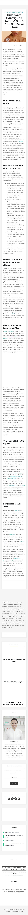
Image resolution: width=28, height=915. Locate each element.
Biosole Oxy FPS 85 (11, 478)
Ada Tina (14, 313)
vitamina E (21, 141)
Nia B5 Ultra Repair (9, 331)
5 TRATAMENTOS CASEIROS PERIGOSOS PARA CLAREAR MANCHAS (14, 867)
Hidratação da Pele (17, 12)
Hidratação (8, 12)
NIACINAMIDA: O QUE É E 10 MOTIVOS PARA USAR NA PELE (14, 869)
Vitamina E (5, 338)
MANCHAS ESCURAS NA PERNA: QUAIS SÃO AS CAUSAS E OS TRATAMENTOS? (14, 873)
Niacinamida (11, 336)
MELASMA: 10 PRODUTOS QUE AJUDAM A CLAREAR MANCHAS (14, 864)
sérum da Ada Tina (12, 485)
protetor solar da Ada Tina (16, 476)
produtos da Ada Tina (19, 473)
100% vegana (12, 534)
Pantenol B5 (17, 336)
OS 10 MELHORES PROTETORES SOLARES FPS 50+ (14, 875)
